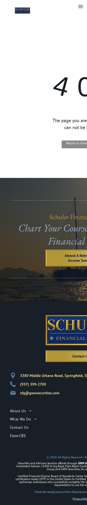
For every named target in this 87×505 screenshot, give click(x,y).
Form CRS (18, 435)
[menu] (80, 6)
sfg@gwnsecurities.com (39, 392)
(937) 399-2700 (33, 384)
